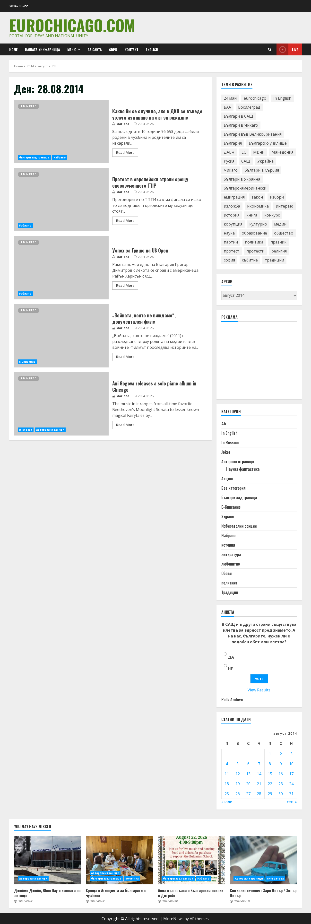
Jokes (226, 452)
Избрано (59, 157)
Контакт (131, 49)
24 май (230, 98)
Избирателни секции (239, 526)
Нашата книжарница (42, 49)
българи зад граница (34, 157)
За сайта (94, 49)
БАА (227, 107)
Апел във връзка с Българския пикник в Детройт (191, 860)
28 (259, 793)
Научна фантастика (242, 469)
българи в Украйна (242, 179)
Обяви (226, 573)
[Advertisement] (257, 362)
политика (254, 242)
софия (229, 260)
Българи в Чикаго (241, 125)
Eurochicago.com (72, 25)
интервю (284, 206)
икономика (258, 206)
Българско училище (268, 143)
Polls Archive (232, 699)
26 (237, 793)
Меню (72, 49)
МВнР (258, 152)
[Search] (269, 49)
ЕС (244, 152)
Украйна (265, 161)
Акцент (227, 478)
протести (255, 251)
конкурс (272, 215)
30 (280, 793)
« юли (226, 801)
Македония (282, 152)
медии (280, 224)
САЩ (245, 161)
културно (258, 224)
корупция (233, 224)
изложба (232, 206)
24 (291, 783)
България (233, 143)
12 (237, 773)
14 (259, 773)
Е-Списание (27, 361)
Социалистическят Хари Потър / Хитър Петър (263, 860)
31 (291, 793)
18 (227, 783)
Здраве (227, 516)
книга (251, 215)
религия (279, 251)
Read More (125, 152)
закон (257, 197)
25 (227, 793)
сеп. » (292, 801)
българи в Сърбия (262, 170)
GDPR (113, 49)
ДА (231, 657)
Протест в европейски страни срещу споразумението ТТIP (61, 199)
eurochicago (255, 98)
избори (277, 197)
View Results (259, 690)
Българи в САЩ (238, 116)
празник (278, 242)
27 (248, 793)
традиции (274, 260)
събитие (250, 260)
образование (254, 233)
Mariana (122, 124)
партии (231, 242)
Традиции (229, 592)
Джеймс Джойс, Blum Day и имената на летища (47, 860)
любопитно (230, 564)
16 (280, 773)
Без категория (233, 488)
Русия (229, 161)
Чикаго (231, 170)
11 (227, 773)
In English (25, 429)
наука (229, 233)
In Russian (230, 442)
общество (283, 233)
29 (270, 793)
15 (270, 773)
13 (248, 773)
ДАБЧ (229, 152)
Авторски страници (50, 429)
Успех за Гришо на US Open (61, 267)
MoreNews (173, 918)
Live (295, 49)
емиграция (234, 197)
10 (291, 764)
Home (13, 49)
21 (259, 783)
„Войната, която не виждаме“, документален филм (61, 335)
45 (223, 424)
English (152, 49)
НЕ (230, 668)
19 (237, 783)
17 (291, 773)
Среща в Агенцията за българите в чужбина (119, 860)
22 (270, 783)
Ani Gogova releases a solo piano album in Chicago (61, 404)
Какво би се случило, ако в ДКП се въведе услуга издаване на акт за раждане (61, 131)
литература (231, 554)
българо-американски (245, 188)
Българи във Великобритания (253, 134)
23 (280, 783)
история (231, 215)
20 (248, 783)
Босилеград (249, 107)
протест (231, 251)
